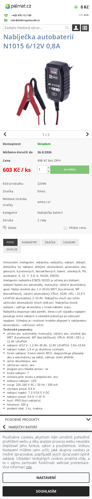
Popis (10, 242)
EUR (86, 14)
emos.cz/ (44, 202)
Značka (50, 242)
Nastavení (46, 477)
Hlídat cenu (77, 228)
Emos (41, 191)
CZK (81, 14)
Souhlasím (46, 491)
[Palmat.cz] (18, 5)
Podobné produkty (22, 419)
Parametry (29, 242)
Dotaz (12, 228)
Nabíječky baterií (50, 212)
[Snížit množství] (48, 171)
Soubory (69, 242)
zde (29, 467)
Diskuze (12, 249)
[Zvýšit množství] (48, 167)
